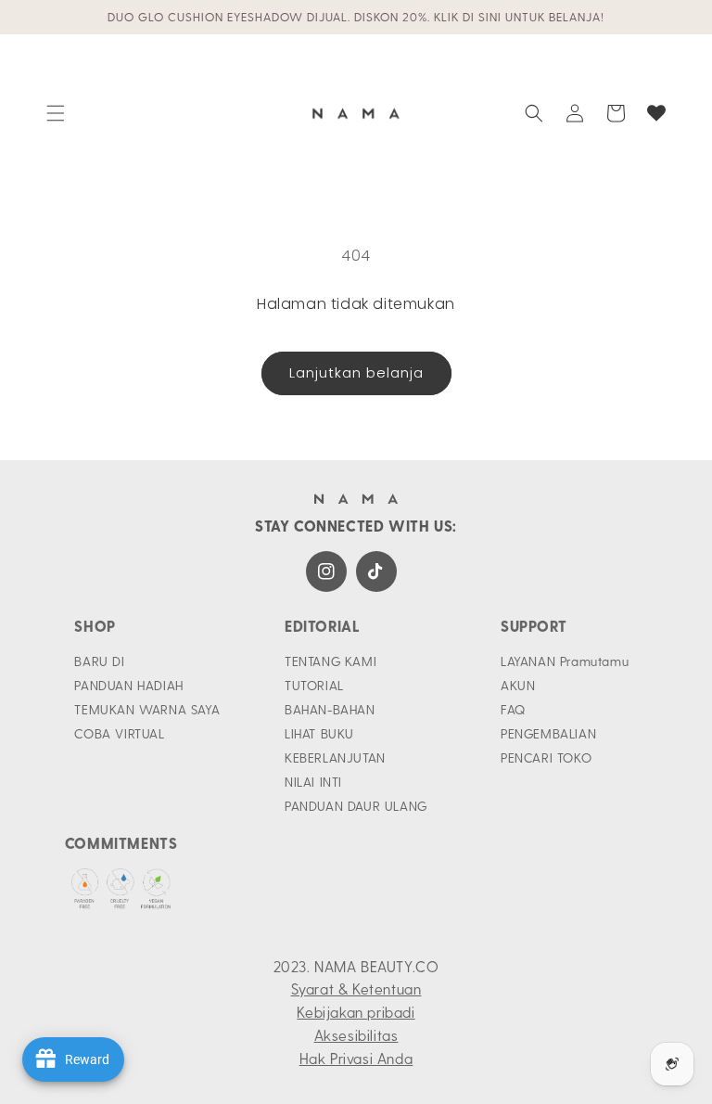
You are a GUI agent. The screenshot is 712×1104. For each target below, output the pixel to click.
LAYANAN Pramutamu (565, 661)
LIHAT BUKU (319, 733)
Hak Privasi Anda (356, 1058)
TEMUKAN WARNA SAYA (147, 709)
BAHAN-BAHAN (330, 709)
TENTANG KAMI (330, 661)
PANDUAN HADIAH (128, 685)
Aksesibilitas (356, 1035)
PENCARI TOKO (546, 757)
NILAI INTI (313, 781)
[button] (55, 113)
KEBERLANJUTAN (335, 757)
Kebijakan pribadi (355, 1012)
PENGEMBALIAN (548, 733)
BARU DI (99, 661)
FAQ (513, 709)
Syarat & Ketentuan (356, 988)
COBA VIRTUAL (119, 733)
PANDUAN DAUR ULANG (356, 806)
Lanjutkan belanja (356, 372)
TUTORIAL (314, 685)
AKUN (518, 685)
